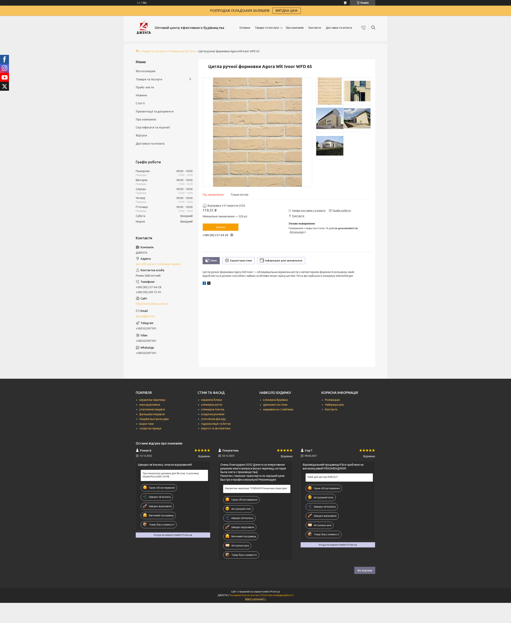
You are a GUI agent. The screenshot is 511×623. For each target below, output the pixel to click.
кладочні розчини (212, 414)
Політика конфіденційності (278, 595)
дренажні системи (275, 404)
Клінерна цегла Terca (182, 51)
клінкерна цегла (211, 404)
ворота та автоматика (215, 428)
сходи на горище (150, 428)
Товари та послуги (267, 27)
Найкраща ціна (334, 404)
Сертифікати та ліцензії (153, 127)
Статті (140, 103)
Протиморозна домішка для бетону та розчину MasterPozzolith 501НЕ (171, 475)
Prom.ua (275, 591)
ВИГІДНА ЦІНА (287, 10)
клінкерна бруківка (275, 399)
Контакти (315, 27)
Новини (141, 95)
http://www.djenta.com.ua (152, 303)
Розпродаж (332, 399)
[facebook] (204, 283)
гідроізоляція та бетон (216, 423)
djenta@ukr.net (145, 316)
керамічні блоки (211, 399)
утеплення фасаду (213, 419)
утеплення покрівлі (152, 409)
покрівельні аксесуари (154, 419)
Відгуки (141, 135)
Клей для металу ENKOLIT (323, 477)
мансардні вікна (149, 404)
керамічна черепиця (152, 399)
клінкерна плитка (212, 409)
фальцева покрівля (152, 414)
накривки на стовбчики (278, 409)
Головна (245, 27)
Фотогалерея (145, 71)
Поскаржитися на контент (244, 595)
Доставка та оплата (339, 27)
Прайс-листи (145, 87)
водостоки (146, 423)
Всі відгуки (365, 570)
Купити (220, 227)
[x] (208, 283)
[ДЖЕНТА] (144, 28)
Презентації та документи (154, 111)
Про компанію (295, 27)
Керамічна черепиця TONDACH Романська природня (256, 488)
